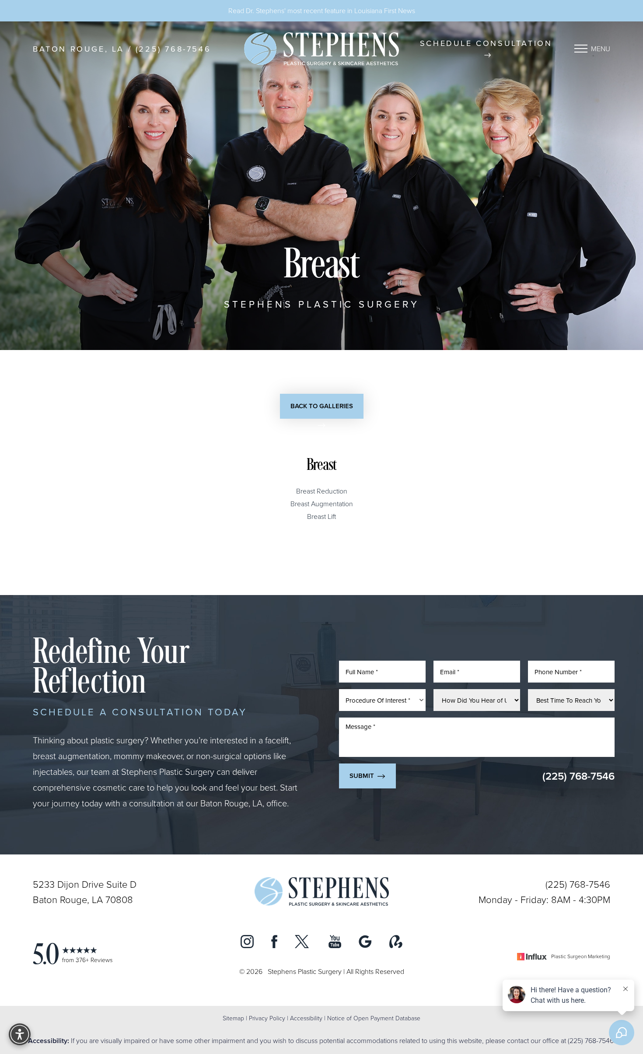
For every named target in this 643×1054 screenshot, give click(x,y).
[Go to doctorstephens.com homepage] (321, 48)
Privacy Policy (267, 1018)
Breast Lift (321, 516)
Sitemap (233, 1018)
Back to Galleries (321, 405)
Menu (600, 48)
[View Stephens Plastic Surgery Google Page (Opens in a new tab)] (365, 943)
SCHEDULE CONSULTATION (486, 43)
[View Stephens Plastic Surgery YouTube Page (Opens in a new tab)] (335, 943)
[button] (580, 49)
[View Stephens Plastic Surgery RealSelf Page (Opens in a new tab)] (396, 943)
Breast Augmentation (321, 503)
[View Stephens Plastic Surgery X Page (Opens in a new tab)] (303, 943)
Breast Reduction (321, 491)
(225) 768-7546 (578, 776)
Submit (361, 775)
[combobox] (382, 700)
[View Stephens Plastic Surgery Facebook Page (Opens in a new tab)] (274, 943)
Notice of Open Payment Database (373, 1018)
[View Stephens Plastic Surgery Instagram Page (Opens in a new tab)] (247, 943)
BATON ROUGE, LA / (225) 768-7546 (122, 48)
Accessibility (306, 1018)
